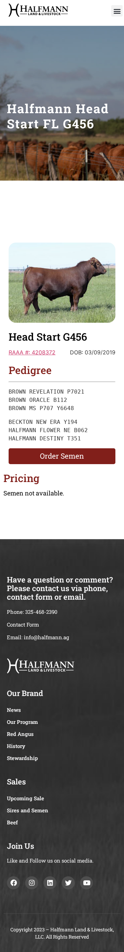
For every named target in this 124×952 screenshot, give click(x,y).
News (14, 709)
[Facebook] (13, 882)
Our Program (22, 721)
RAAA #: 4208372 (32, 352)
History (16, 745)
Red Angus (20, 733)
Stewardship (22, 758)
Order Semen (62, 456)
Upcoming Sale (25, 798)
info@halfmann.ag (46, 637)
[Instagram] (31, 882)
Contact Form (23, 624)
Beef (12, 822)
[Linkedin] (49, 882)
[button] (117, 11)
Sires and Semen (27, 810)
